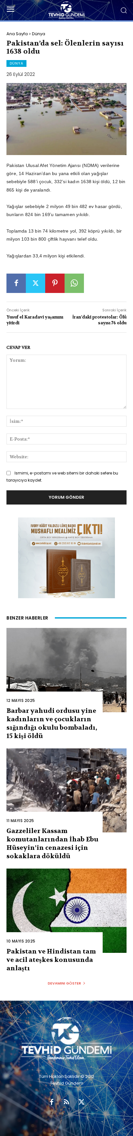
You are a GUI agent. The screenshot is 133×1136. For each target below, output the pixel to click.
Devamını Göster (64, 983)
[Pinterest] (55, 283)
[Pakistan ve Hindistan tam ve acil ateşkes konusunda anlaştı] (66, 911)
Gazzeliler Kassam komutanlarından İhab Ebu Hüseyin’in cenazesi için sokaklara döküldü (52, 843)
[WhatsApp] (74, 283)
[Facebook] (16, 283)
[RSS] (66, 1102)
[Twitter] (35, 283)
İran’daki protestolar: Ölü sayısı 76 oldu (99, 320)
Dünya (38, 34)
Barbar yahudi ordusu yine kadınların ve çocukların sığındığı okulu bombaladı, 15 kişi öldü (51, 723)
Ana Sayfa (17, 34)
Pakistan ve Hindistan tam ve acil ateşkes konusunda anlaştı (51, 959)
